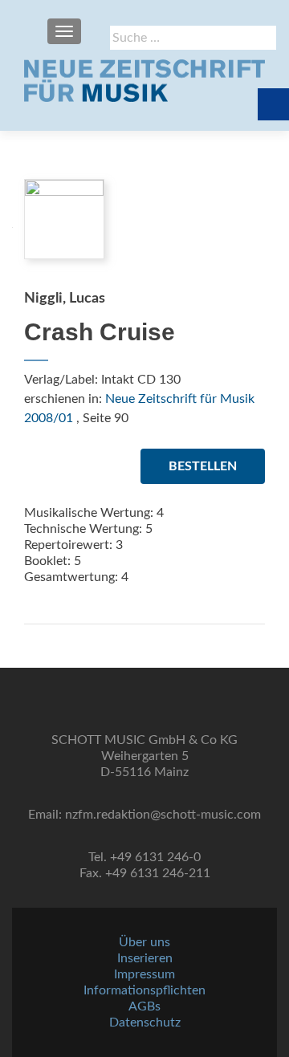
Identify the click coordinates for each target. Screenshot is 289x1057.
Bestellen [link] (203, 466)
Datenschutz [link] (145, 1022)
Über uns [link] (144, 942)
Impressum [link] (144, 974)
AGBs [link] (144, 1006)
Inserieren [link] (145, 958)
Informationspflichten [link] (144, 990)
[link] (144, 80)
